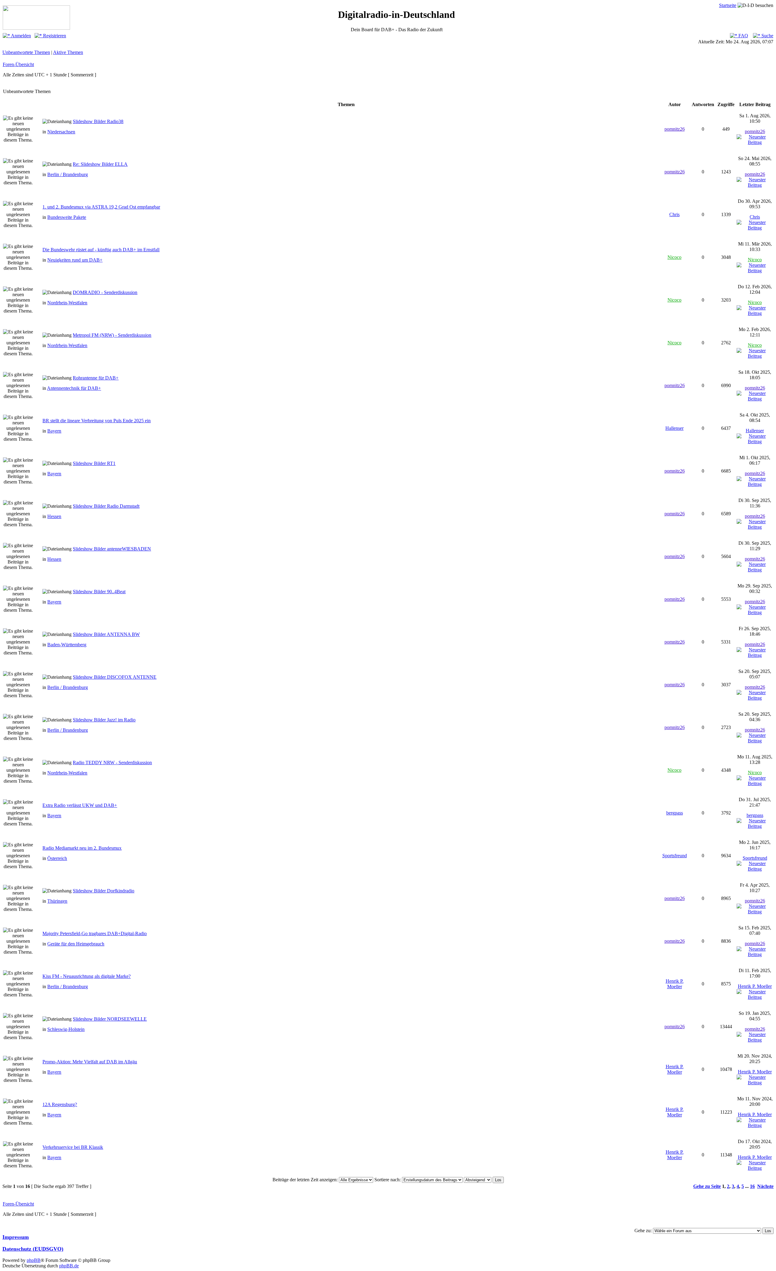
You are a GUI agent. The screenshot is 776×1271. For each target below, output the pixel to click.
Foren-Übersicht (18, 64)
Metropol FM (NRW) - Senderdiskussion (112, 335)
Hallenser (674, 428)
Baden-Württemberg (66, 644)
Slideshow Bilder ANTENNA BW (106, 634)
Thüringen (57, 901)
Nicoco (674, 257)
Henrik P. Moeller (675, 983)
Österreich (57, 858)
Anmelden (20, 35)
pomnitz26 (674, 129)
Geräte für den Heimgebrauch (75, 943)
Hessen (54, 516)
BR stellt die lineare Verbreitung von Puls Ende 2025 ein (96, 420)
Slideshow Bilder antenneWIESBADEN (112, 548)
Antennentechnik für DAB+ (74, 388)
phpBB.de (69, 1265)
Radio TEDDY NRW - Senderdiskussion (112, 762)
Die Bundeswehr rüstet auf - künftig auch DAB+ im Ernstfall (100, 249)
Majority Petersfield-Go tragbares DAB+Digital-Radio (94, 933)
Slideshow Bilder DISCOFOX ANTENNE (114, 677)
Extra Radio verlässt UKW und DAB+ (79, 805)
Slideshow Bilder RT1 (94, 463)
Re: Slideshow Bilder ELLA (100, 164)
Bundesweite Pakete (66, 217)
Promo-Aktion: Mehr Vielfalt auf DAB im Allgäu (89, 1061)
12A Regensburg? (59, 1104)
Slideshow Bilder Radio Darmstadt (106, 506)
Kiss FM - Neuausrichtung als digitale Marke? (86, 976)
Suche (766, 35)
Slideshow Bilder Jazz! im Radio (104, 719)
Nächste (765, 1186)
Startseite (727, 5)
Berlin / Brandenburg (67, 174)
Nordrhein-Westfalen (67, 302)
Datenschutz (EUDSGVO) (32, 1249)
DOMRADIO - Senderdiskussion (105, 292)
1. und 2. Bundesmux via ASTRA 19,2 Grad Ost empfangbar (101, 206)
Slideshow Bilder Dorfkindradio (103, 890)
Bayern (54, 430)
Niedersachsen (61, 131)
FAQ (742, 35)
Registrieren (54, 35)
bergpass (674, 812)
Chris (674, 214)
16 (752, 1186)
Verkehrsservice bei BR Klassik (72, 1147)
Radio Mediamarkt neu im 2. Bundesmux (82, 848)
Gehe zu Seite (707, 1186)
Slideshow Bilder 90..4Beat (99, 591)
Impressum (15, 1237)
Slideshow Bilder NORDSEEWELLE (110, 1019)
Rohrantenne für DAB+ (96, 377)
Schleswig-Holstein (66, 1029)
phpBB (34, 1260)
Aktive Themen (68, 52)
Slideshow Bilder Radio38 (98, 121)
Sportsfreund (674, 855)
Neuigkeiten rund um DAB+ (74, 260)
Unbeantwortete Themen (26, 52)
